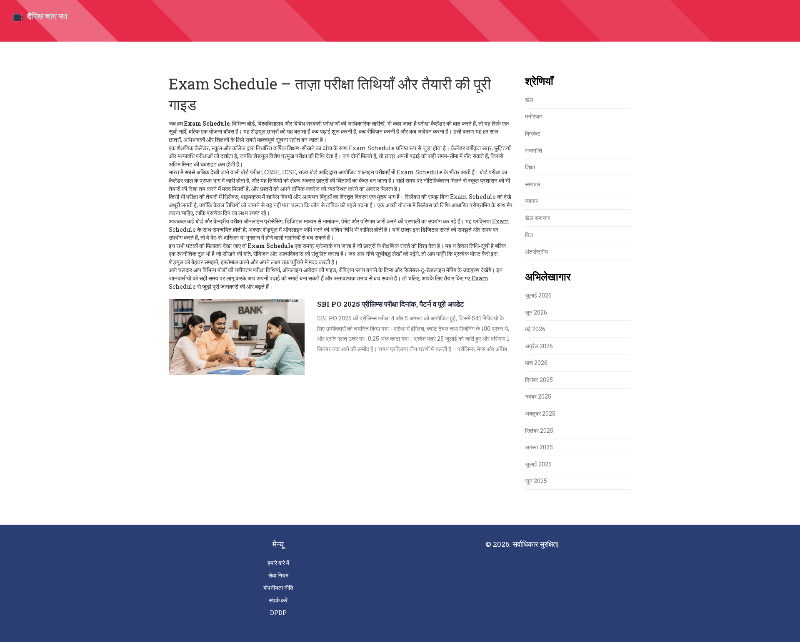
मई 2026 (535, 329)
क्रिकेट (532, 133)
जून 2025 (536, 481)
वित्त (529, 235)
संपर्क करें (278, 600)
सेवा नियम (278, 575)
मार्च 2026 (536, 363)
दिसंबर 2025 (539, 380)
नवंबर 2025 (538, 396)
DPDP (278, 613)
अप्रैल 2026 (539, 346)
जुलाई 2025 (538, 464)
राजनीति (533, 150)
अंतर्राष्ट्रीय (536, 251)
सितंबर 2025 (539, 430)
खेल (529, 100)
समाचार (532, 184)
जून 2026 (536, 312)
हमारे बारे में (278, 563)
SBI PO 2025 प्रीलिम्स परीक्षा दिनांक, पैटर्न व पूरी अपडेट (390, 304)
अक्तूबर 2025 (540, 413)
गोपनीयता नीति (278, 588)
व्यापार (531, 201)
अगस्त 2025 (539, 447)
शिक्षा (530, 167)
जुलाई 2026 (538, 295)
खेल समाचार (537, 218)
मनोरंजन (533, 116)
